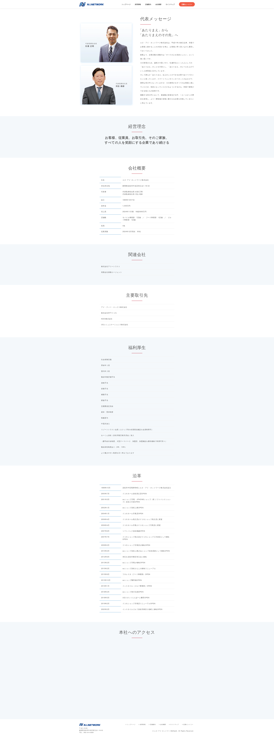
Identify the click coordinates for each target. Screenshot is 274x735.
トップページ (126, 4)
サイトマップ (170, 4)
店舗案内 (148, 4)
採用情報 (138, 4)
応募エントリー (187, 4)
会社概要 (158, 4)
